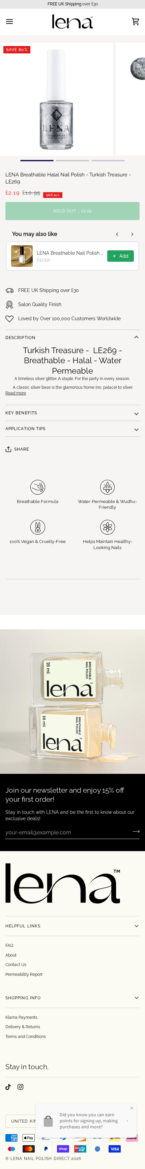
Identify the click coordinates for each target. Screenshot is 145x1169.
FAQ (9, 945)
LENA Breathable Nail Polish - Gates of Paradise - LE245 (70, 253)
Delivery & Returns (22, 1027)
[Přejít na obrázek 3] (108, 160)
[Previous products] (117, 234)
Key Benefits (21, 413)
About (11, 955)
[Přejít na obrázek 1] (37, 160)
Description (20, 337)
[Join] (134, 831)
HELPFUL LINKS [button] (22, 926)
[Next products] (132, 234)
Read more (15, 393)
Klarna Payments (21, 1017)
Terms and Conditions (25, 1036)
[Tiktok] (8, 1087)
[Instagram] (21, 1087)
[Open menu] (15, 22)
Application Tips (25, 428)
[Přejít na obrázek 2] (72, 160)
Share (21, 449)
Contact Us (15, 964)
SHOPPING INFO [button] (23, 998)
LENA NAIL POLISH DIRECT (40, 1158)
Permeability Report (23, 974)
